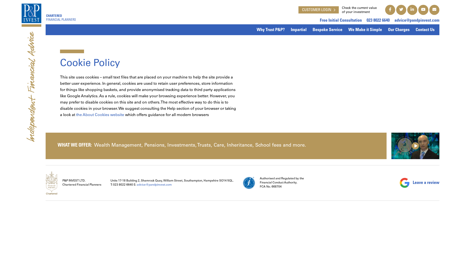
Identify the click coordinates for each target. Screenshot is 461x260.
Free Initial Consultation (341, 21)
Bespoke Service (327, 30)
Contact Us (425, 30)
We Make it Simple (365, 30)
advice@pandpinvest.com (416, 21)
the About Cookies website (100, 115)
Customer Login (316, 10)
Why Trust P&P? (271, 30)
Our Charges (399, 30)
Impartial (299, 30)
